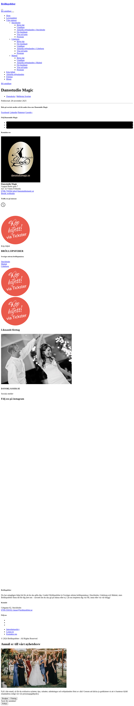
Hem (8, 16)
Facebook (5, 112)
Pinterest (21, 112)
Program (20, 37)
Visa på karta (22, 34)
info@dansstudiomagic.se (23, 191)
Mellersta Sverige (23, 96)
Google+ (29, 112)
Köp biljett (10, 72)
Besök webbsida (8, 193)
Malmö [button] (14, 55)
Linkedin (13, 112)
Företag (9, 77)
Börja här (20, 25)
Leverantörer (11, 18)
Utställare (21, 27)
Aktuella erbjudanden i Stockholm (31, 30)
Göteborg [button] (15, 39)
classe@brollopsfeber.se (22, 610)
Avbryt (4, 704)
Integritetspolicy (12, 629)
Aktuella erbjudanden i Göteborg (30, 48)
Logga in (10, 632)
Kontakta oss (11, 634)
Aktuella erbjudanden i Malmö (29, 63)
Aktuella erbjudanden (15, 74)
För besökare (22, 32)
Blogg (8, 79)
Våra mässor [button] (11, 20)
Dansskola (10, 96)
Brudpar (5, 698)
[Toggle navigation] (13, 11)
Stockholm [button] (16, 23)
